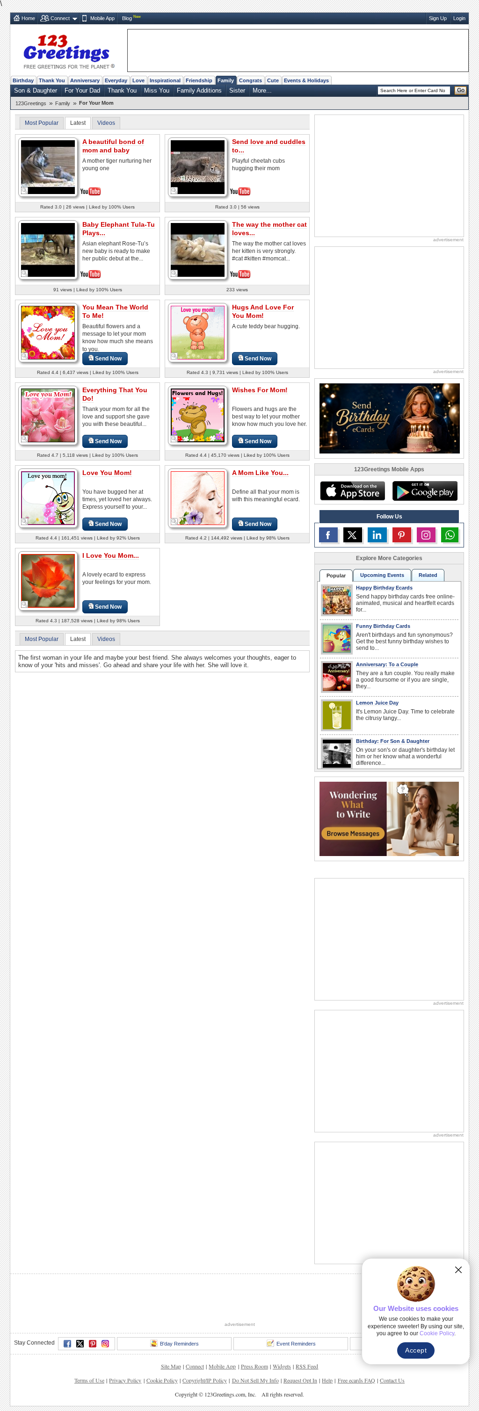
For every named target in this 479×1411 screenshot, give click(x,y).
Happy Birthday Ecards (384, 587)
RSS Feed (307, 1366)
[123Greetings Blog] (389, 818)
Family (226, 80)
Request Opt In (300, 1380)
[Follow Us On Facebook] (328, 534)
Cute (273, 80)
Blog (127, 18)
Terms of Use (89, 1380)
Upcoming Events (382, 575)
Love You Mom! (107, 472)
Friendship (199, 80)
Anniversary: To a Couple (387, 664)
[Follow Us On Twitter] (352, 534)
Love (138, 80)
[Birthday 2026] (389, 418)
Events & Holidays (306, 80)
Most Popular (41, 123)
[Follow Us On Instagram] (426, 534)
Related (428, 575)
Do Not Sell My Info (255, 1380)
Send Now (108, 358)
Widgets (282, 1366)
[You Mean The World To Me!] (48, 332)
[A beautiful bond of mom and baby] (48, 166)
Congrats (250, 80)
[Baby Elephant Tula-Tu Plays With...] (48, 249)
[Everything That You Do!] (48, 415)
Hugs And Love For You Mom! (263, 311)
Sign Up (438, 18)
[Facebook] (67, 1343)
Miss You (156, 90)
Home (28, 18)
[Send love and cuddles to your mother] (198, 166)
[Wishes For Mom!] (198, 415)
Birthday (23, 80)
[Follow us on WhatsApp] (449, 534)
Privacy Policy (125, 1380)
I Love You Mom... (110, 555)
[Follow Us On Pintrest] (401, 534)
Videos (106, 123)
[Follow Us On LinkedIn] (377, 534)
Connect (60, 18)
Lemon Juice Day (377, 703)
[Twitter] (80, 1343)
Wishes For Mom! (260, 390)
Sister (237, 90)
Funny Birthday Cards (383, 626)
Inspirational (165, 80)
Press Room (254, 1366)
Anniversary (85, 80)
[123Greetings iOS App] (352, 491)
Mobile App (102, 18)
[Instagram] (105, 1343)
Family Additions (199, 90)
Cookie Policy (162, 1380)
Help (327, 1380)
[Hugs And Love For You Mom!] (198, 332)
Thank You (52, 80)
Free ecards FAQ (356, 1380)
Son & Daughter (35, 90)
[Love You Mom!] (48, 498)
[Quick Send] (25, 190)
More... (262, 90)
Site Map (171, 1366)
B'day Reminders (179, 1343)
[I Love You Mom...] (48, 580)
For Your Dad (82, 90)
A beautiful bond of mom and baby (113, 146)
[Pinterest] (92, 1343)
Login (459, 18)
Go (460, 90)
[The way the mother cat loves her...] (198, 249)
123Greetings (30, 103)
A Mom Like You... (260, 472)
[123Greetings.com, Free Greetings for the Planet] (68, 50)
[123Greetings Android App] (424, 491)
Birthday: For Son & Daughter (392, 741)
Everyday (116, 80)
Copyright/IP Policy (204, 1380)
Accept (416, 1350)
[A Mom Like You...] (198, 498)
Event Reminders (296, 1343)
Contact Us (392, 1380)
